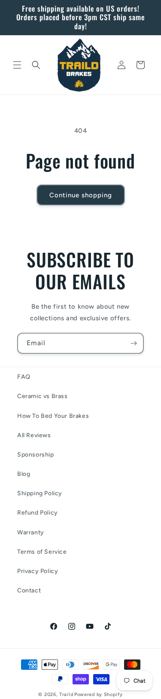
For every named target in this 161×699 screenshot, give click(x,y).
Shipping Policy (39, 493)
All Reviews (34, 435)
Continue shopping (80, 195)
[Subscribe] (133, 343)
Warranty (30, 532)
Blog (23, 474)
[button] (17, 64)
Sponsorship (35, 454)
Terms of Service (42, 551)
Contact (29, 590)
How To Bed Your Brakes (53, 416)
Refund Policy (37, 512)
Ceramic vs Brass (42, 396)
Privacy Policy (37, 571)
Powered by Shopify (98, 694)
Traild (66, 694)
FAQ (23, 376)
